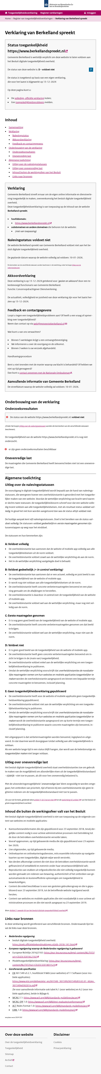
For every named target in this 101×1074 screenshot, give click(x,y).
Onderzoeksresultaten (23, 151)
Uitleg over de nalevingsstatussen (29, 164)
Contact (9, 1066)
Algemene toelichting (20, 160)
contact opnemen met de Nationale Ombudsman (45, 372)
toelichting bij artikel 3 (71, 800)
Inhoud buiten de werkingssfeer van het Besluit (36, 172)
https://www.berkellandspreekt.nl (38, 51)
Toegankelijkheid (14, 1048)
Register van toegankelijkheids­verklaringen (33, 18)
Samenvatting (16, 127)
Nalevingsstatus (20, 135)
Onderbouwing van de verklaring (25, 147)
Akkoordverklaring (22, 139)
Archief (9, 1061)
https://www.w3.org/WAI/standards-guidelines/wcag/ (52, 997)
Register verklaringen (51, 12)
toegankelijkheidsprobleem (30, 102)
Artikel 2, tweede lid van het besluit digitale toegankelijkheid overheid (38, 910)
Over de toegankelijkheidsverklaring (23, 1042)
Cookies (58, 1042)
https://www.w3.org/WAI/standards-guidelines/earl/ (49, 1010)
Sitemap (9, 1054)
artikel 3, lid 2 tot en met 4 (45, 800)
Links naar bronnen (22, 176)
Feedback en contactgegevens (27, 143)
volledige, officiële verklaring (29, 98)
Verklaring (14, 131)
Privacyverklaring (62, 1048)
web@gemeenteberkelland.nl (50, 323)
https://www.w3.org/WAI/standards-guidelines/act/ (62, 1005)
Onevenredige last (21, 156)
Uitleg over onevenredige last (27, 168)
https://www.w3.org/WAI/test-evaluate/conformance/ (56, 1001)
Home (8, 18)
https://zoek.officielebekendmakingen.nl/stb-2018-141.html (44, 944)
